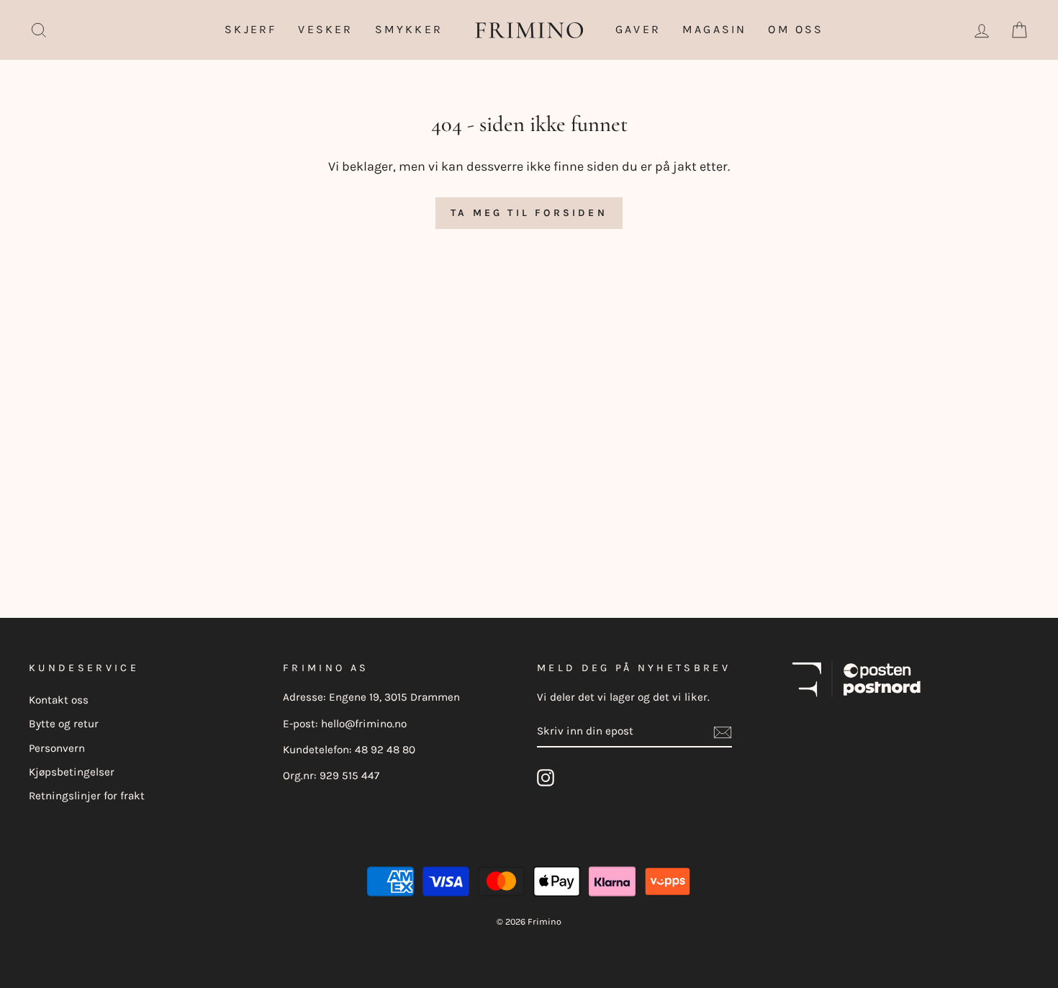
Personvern (57, 748)
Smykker (409, 29)
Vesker (325, 29)
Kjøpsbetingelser (71, 771)
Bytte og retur (64, 723)
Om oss (795, 29)
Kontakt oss (59, 699)
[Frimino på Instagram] (545, 777)
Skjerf (250, 29)
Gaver (638, 29)
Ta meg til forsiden (529, 213)
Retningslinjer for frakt (87, 795)
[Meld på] (722, 731)
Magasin (714, 29)
